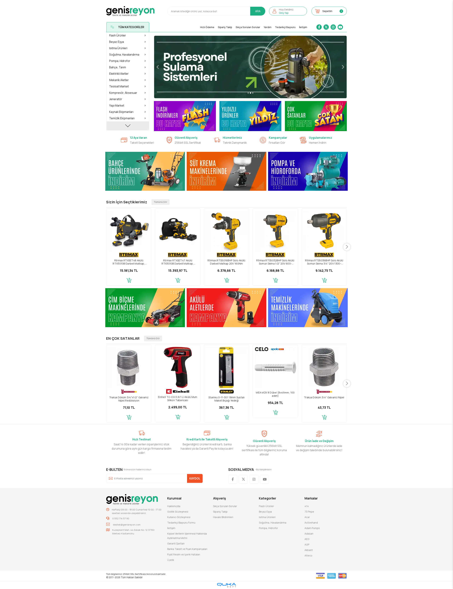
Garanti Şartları (176, 543)
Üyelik (170, 560)
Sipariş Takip (225, 27)
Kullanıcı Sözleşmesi (178, 517)
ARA (257, 11)
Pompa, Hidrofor (268, 528)
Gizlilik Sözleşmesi (177, 511)
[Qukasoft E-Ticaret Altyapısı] (226, 585)
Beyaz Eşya (265, 511)
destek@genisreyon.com (127, 524)
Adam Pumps (312, 528)
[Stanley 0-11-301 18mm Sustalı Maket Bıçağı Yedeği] (226, 367)
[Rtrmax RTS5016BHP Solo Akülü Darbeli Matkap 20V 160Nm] (226, 231)
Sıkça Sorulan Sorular (248, 27)
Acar (307, 517)
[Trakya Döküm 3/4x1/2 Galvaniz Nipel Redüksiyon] (129, 367)
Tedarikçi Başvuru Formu (181, 522)
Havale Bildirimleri (223, 517)
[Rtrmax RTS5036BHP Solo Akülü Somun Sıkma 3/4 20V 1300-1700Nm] (324, 231)
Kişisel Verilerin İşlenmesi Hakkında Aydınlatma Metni (187, 536)
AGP (307, 544)
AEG (307, 539)
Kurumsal (174, 498)
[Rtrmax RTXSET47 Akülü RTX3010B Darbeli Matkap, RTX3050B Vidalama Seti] (177, 231)
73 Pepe (309, 511)
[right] (347, 247)
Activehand (311, 522)
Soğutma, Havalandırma (272, 522)
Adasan (309, 533)
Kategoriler (267, 498)
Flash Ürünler (266, 506)
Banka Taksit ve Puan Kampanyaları (187, 549)
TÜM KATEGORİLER (131, 27)
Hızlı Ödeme (207, 27)
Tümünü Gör (160, 201)
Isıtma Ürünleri (267, 517)
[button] (288, 11)
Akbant (309, 550)
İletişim (303, 27)
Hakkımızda (173, 506)
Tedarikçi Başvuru (285, 27)
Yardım (267, 27)
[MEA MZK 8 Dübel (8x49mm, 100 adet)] (275, 367)
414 (307, 506)
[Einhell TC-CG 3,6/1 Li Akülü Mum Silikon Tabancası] (177, 367)
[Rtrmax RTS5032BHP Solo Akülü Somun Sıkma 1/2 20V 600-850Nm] (275, 231)
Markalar (311, 498)
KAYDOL (194, 478)
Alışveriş (219, 498)
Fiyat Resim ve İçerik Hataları (183, 554)
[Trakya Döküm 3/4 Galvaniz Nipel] (324, 367)
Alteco (308, 555)
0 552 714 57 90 (120, 518)
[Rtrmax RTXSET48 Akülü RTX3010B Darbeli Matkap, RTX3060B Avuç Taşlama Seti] (129, 231)
